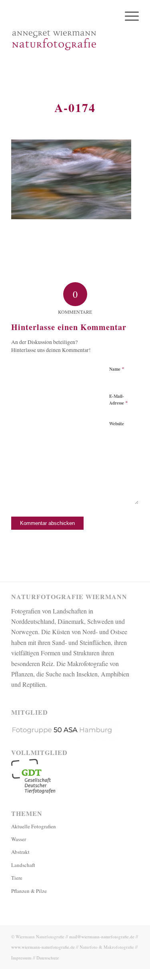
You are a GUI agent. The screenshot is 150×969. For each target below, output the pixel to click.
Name (116, 368)
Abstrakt (20, 851)
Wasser (18, 839)
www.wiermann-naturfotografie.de (43, 947)
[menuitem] (128, 16)
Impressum (21, 958)
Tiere (16, 877)
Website (116, 424)
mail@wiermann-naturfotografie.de (101, 937)
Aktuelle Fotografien (33, 826)
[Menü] (128, 16)
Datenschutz (47, 958)
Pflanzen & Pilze (29, 890)
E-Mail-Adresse (118, 400)
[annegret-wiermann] (62, 40)
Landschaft (23, 865)
